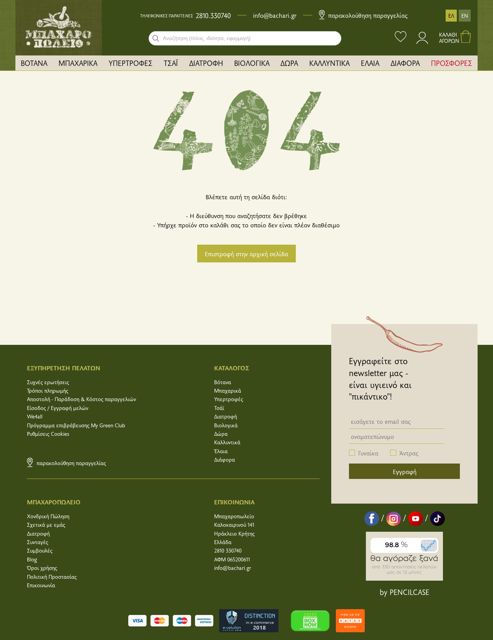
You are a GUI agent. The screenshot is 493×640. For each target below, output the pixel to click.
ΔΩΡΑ (289, 63)
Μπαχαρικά (227, 390)
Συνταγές (37, 542)
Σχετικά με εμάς (46, 524)
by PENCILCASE (404, 592)
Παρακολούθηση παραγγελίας (366, 15)
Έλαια (221, 451)
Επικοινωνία (41, 585)
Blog (32, 559)
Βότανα (222, 382)
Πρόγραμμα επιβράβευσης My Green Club (76, 425)
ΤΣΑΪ (171, 63)
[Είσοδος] (422, 41)
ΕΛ (451, 15)
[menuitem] (34, 63)
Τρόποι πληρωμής (47, 390)
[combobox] (245, 38)
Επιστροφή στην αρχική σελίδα (246, 253)
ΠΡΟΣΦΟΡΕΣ (451, 63)
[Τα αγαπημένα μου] (400, 37)
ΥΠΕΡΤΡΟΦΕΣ (131, 63)
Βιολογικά (226, 425)
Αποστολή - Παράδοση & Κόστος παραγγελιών (81, 399)
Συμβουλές (39, 550)
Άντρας (408, 453)
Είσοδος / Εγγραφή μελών (57, 408)
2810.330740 (213, 15)
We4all (34, 416)
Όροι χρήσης (42, 567)
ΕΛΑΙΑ (370, 63)
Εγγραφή (404, 471)
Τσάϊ (219, 408)
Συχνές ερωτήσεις (48, 382)
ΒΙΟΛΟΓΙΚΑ (252, 63)
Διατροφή (225, 416)
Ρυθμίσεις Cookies (48, 433)
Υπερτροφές (228, 399)
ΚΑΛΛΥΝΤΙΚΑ (329, 63)
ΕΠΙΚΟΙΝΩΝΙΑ (234, 501)
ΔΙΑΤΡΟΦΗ (206, 63)
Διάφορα (224, 459)
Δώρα (221, 433)
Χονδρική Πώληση (48, 516)
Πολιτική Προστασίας (52, 576)
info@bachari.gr (275, 15)
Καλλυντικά (227, 442)
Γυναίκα (368, 453)
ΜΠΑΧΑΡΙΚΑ (78, 63)
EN (464, 15)
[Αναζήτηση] (156, 38)
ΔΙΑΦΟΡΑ (405, 63)
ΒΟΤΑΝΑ (34, 63)
